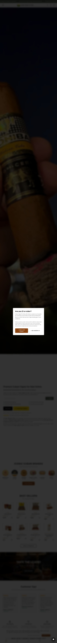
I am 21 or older (21, 330)
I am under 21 (35, 330)
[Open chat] (53, 639)
